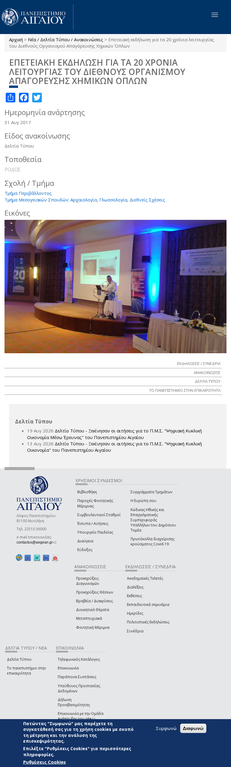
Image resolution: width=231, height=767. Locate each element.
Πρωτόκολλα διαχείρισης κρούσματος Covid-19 (152, 541)
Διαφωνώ (193, 728)
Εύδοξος (84, 549)
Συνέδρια (135, 631)
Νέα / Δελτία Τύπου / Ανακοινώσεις (65, 39)
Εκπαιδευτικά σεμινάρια (148, 604)
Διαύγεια (85, 541)
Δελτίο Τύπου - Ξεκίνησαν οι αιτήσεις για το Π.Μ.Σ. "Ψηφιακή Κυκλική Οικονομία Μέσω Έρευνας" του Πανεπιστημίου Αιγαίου (114, 434)
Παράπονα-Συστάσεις (77, 676)
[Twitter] (37, 557)
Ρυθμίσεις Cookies (44, 762)
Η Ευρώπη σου (143, 500)
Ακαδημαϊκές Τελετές (145, 578)
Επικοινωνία (68, 668)
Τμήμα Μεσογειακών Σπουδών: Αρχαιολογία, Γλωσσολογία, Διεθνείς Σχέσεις (85, 200)
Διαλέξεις (135, 587)
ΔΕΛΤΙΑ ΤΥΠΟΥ (207, 381)
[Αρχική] (36, 17)
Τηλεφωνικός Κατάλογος (79, 659)
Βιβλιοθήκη (87, 491)
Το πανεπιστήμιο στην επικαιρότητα (26, 671)
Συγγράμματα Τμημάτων (151, 491)
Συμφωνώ (166, 728)
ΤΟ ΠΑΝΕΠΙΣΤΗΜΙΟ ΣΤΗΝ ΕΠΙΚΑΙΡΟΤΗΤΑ (184, 390)
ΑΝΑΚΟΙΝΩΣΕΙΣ (207, 372)
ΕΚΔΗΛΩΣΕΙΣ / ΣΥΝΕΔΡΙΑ (198, 363)
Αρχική (16, 39)
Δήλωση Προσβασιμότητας (74, 702)
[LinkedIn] (46, 557)
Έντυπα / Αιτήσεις (92, 523)
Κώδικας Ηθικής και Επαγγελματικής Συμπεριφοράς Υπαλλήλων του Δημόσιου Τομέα (153, 520)
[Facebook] (27, 557)
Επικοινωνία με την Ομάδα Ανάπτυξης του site (80, 716)
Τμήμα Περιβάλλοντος (28, 193)
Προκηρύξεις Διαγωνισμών (87, 581)
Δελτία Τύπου (19, 659)
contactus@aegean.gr (36, 542)
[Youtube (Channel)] (55, 557)
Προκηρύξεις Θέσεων (94, 592)
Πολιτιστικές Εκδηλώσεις (148, 622)
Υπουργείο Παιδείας (95, 532)
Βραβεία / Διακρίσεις (94, 600)
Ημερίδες (135, 613)
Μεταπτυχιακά (89, 618)
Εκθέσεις (134, 595)
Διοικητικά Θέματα (92, 609)
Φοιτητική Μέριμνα (92, 627)
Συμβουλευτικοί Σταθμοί (99, 514)
